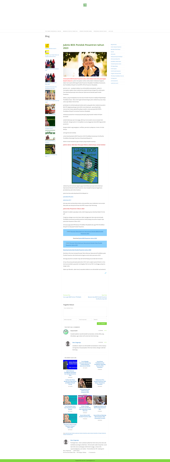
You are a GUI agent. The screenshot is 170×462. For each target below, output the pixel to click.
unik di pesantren (114, 80)
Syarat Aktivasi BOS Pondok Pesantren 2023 (85, 415)
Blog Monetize (114, 44)
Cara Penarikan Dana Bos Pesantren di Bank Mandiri (70, 408)
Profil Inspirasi (114, 68)
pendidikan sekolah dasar (116, 61)
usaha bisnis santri (114, 83)
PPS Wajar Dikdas (81, 452)
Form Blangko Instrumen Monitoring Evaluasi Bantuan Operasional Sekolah (85, 364)
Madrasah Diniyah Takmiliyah (116, 56)
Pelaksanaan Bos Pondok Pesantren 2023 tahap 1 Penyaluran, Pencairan (100, 382)
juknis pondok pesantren (92, 433)
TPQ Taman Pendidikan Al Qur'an (117, 76)
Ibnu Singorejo (76, 342)
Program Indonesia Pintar (116, 73)
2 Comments (92, 452)
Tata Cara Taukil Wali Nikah (50, 114)
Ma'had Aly (113, 54)
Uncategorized (114, 78)
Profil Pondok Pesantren (116, 71)
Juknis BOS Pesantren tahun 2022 (88, 238)
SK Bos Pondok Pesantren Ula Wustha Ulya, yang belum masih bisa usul (85, 408)
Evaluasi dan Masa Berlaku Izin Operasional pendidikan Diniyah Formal (70, 382)
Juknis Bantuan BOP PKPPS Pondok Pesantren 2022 (85, 391)
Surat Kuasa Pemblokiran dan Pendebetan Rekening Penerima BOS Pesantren (99, 364)
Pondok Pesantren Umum (116, 63)
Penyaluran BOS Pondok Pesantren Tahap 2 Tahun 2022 (70, 426)
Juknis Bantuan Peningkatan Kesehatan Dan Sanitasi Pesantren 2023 (70, 373)
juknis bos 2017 (67, 200)
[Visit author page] (65, 442)
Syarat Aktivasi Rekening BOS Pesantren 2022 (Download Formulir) (100, 416)
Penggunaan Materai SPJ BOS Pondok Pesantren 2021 (100, 408)
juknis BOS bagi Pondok (70, 433)
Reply (105, 330)
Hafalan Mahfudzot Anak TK (50, 48)
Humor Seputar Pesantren (116, 47)
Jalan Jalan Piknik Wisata (115, 49)
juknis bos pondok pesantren (81, 433)
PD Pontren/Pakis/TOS (69, 452)
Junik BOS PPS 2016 (68, 196)
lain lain (112, 51)
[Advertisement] (85, 20)
